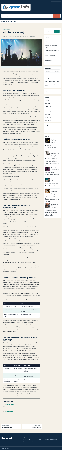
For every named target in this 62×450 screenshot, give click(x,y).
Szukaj (56, 16)
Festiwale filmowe (54, 167)
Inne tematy (13, 21)
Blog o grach (6, 438)
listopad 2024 (48, 111)
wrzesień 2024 (48, 114)
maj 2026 (47, 100)
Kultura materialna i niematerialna (12, 409)
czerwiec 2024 (48, 120)
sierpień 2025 (48, 109)
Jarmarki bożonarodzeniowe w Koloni (55, 141)
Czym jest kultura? (8, 411)
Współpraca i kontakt (56, 1)
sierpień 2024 (48, 117)
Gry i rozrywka (5, 21)
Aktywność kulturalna (7, 427)
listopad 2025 (48, 106)
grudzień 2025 (48, 103)
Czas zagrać (53, 178)
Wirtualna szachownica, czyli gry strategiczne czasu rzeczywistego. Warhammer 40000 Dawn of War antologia (52, 155)
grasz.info (26, 36)
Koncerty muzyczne (36, 427)
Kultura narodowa (8, 407)
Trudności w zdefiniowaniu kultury (52, 50)
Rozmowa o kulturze (9, 404)
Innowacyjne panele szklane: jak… (52, 81)
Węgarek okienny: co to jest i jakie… (52, 71)
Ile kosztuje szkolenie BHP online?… (52, 73)
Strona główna (3, 26)
